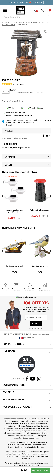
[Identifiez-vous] (42, 10)
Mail (50, 135)
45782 (40, 2)
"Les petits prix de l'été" (24, 442)
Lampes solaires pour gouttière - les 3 (15, 211)
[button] (2, 196)
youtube (47, 135)
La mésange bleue (40, 266)
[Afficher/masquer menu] (5, 10)
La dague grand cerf (14, 266)
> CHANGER (29, 337)
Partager (43, 135)
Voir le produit (14, 201)
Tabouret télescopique (39, 210)
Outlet (24, 454)
